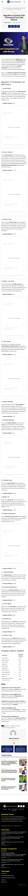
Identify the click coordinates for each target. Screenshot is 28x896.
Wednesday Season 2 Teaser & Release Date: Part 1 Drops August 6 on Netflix (7, 750)
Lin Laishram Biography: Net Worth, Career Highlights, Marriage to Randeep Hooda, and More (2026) (9, 762)
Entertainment (10, 8)
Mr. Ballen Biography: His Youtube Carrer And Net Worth (8, 779)
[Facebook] (9, 26)
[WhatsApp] (18, 26)
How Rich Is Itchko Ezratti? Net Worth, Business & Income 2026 (8, 788)
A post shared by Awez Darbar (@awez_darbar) (16, 396)
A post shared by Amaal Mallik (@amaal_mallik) (16, 144)
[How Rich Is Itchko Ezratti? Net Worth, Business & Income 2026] (23, 787)
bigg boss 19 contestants (15, 725)
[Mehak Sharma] (14, 733)
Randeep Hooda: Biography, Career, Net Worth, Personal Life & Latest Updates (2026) (9, 771)
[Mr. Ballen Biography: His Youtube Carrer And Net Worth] (23, 779)
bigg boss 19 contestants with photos (8, 727)
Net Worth (3, 759)
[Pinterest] (15, 26)
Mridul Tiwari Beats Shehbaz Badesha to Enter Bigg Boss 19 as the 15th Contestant (20, 750)
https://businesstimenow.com (14, 740)
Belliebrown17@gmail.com (14, 825)
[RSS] (23, 806)
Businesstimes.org (21, 884)
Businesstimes (5, 816)
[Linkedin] (14, 743)
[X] (12, 26)
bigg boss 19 (7, 725)
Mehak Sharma (7, 22)
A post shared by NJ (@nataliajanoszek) (14, 335)
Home (4, 8)
